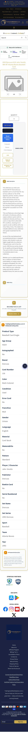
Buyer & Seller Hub (6, 11)
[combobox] (14, 38)
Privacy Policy (14, 659)
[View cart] (25, 366)
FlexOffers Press (14, 677)
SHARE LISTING (19, 148)
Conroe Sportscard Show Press (14, 674)
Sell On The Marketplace (8, 17)
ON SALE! (23, 14)
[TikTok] (23, 609)
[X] (14, 615)
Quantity (14, 115)
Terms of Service (14, 666)
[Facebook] (5, 609)
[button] (7, 130)
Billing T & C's (14, 652)
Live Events (15, 11)
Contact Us (14, 657)
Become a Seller (13, 313)
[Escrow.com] (9, 582)
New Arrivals (16, 14)
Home (7, 8)
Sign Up (20, 721)
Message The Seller (7, 166)
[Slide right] (20, 94)
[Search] (26, 38)
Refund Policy (14, 661)
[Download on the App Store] (11, 597)
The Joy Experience (19, 17)
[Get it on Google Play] (17, 597)
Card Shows (23, 11)
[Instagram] (11, 609)
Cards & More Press (14, 679)
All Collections (18, 8)
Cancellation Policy (14, 654)
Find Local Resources (8, 14)
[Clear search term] (22, 38)
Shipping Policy (14, 664)
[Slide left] (8, 94)
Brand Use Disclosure (14, 668)
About (11, 8)
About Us (14, 647)
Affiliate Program (14, 650)
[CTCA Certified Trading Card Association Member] (18, 582)
